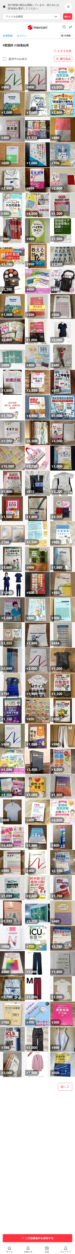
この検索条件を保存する (39, 1238)
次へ (63, 1086)
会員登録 (8, 35)
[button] (64, 27)
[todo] (70, 27)
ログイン (22, 35)
